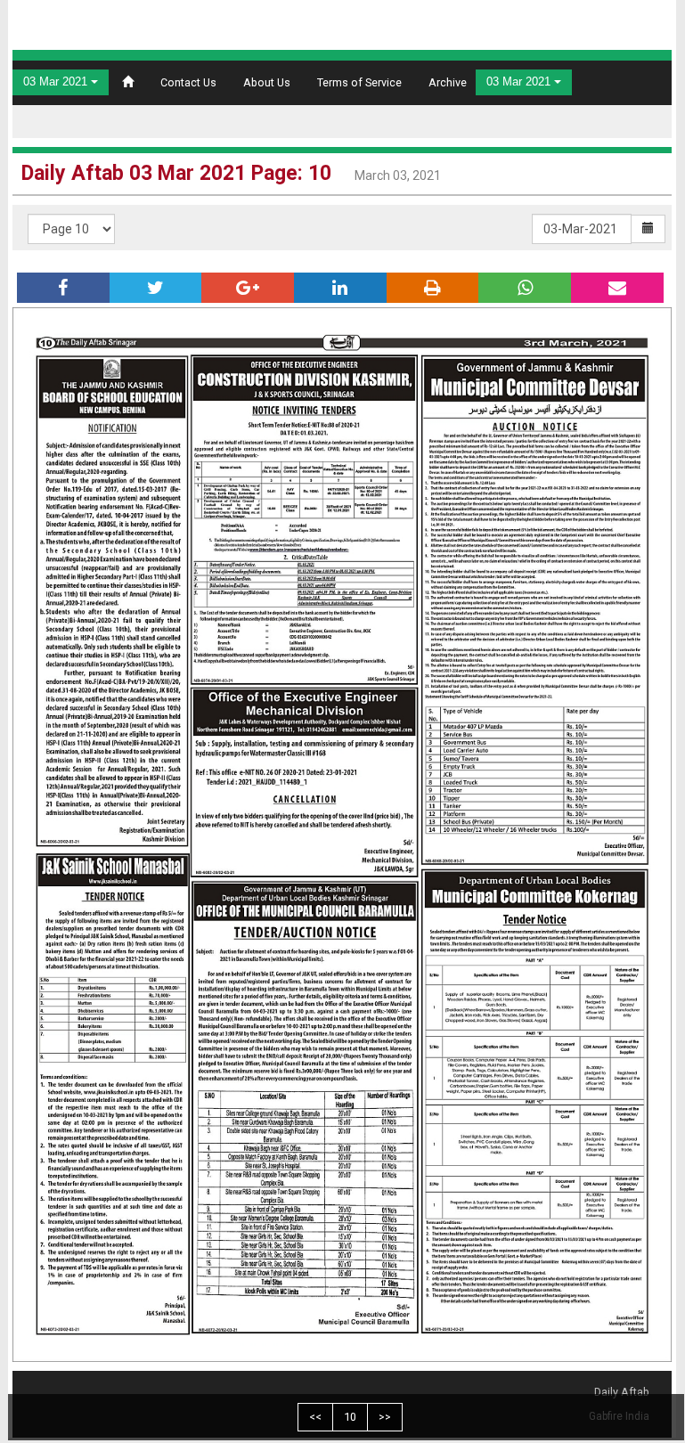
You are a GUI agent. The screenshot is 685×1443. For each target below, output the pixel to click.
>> (385, 1416)
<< (315, 1416)
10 (350, 1416)
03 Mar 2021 (57, 82)
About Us (266, 82)
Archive (447, 82)
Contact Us (188, 82)
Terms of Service (359, 82)
